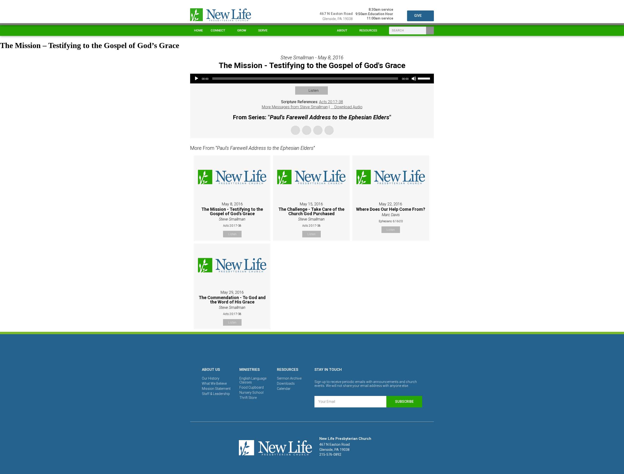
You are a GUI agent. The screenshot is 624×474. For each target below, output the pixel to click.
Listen (314, 90)
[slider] (424, 78)
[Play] (196, 78)
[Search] (430, 30)
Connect (218, 30)
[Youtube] (329, 350)
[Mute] (413, 78)
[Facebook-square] (295, 350)
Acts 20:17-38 (331, 102)
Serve (262, 30)
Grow (241, 30)
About (342, 30)
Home (198, 30)
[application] (312, 78)
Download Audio (348, 107)
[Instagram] (312, 350)
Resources (368, 30)
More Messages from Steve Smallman (295, 107)
